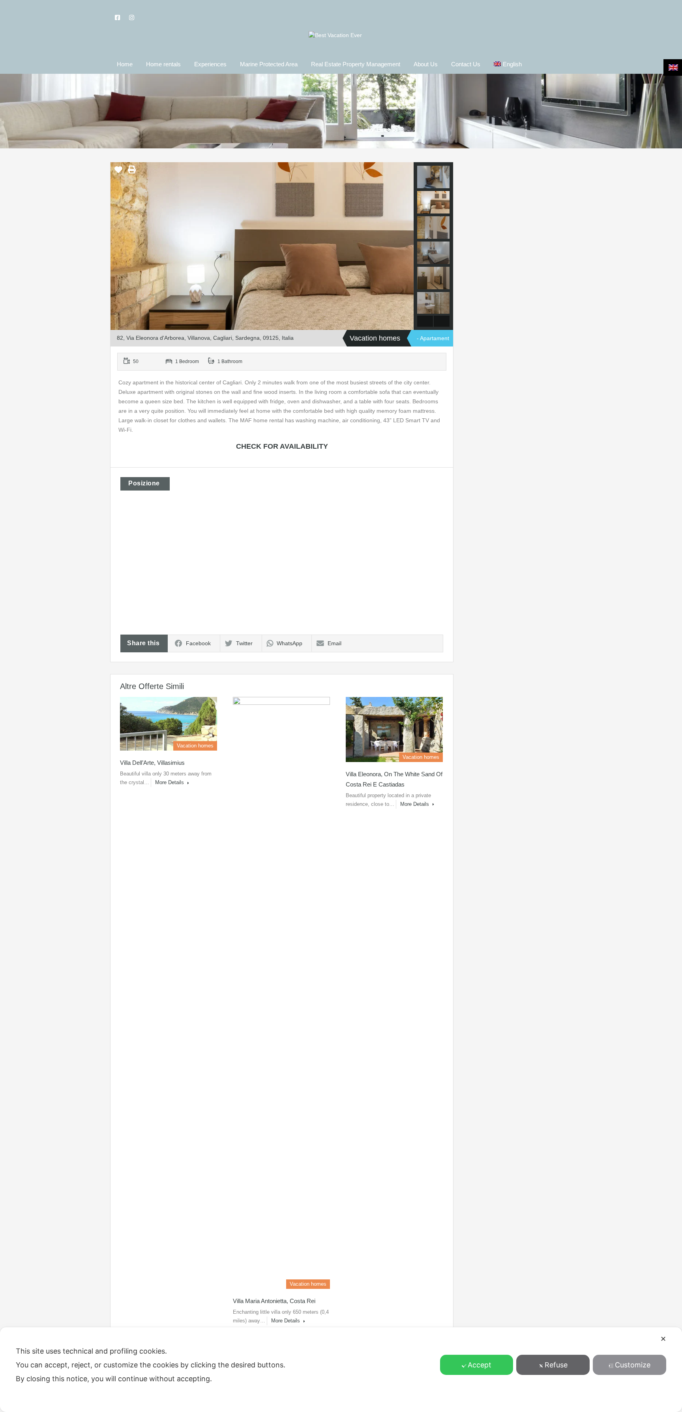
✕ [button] (663, 1339)
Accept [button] (479, 1365)
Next (407, 246)
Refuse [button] (556, 1365)
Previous (117, 246)
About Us (426, 64)
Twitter (244, 643)
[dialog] (341, 1369)
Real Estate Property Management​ (355, 64)
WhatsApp (289, 643)
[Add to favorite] (118, 172)
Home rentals (163, 64)
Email (334, 643)
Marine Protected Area (269, 64)
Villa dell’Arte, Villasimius (152, 762)
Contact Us (465, 64)
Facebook (198, 643)
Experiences (210, 64)
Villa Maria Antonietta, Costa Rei (274, 1301)
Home (125, 64)
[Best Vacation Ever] (335, 35)
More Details (170, 782)
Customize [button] (632, 1365)
